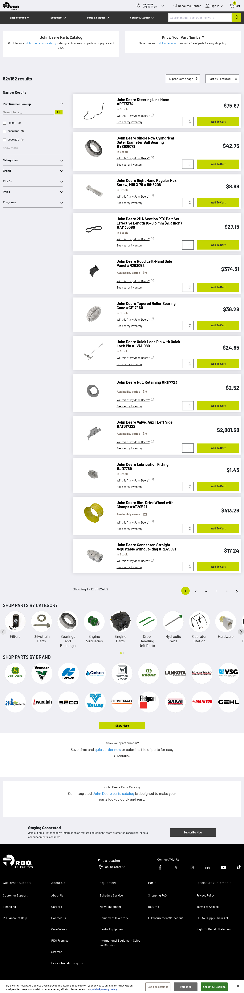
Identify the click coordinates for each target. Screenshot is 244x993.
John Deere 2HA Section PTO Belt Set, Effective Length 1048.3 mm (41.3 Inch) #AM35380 (149, 223)
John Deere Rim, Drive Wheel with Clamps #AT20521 (145, 504)
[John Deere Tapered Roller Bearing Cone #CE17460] (92, 313)
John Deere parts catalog (41, 43)
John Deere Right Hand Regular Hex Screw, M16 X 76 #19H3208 (147, 182)
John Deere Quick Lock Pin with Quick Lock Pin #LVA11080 (148, 344)
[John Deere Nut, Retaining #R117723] (92, 390)
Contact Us (58, 918)
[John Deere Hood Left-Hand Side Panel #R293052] (92, 271)
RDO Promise (60, 940)
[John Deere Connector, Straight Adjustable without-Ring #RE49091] (92, 555)
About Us (57, 895)
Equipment (56, 17)
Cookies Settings (158, 986)
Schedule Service (111, 895)
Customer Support (15, 895)
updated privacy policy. (104, 989)
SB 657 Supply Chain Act (212, 918)
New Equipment (110, 906)
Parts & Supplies (96, 17)
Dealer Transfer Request (67, 963)
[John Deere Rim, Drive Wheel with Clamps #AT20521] (92, 512)
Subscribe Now (193, 832)
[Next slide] (241, 632)
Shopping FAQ (157, 895)
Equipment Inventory (114, 918)
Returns (153, 906)
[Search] (59, 112)
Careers (56, 906)
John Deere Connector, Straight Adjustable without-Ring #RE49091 (146, 547)
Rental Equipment (112, 929)
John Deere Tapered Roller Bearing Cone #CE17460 (146, 305)
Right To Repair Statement (214, 929)
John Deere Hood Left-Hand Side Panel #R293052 (144, 263)
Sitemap (56, 951)
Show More (122, 725)
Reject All (185, 986)
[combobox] (204, 17)
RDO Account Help (15, 918)
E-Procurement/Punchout (165, 918)
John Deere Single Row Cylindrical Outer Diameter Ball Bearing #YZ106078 (145, 142)
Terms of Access (208, 906)
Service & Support (140, 17)
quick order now (167, 43)
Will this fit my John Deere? (133, 115)
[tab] (121, 653)
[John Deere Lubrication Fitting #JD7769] (92, 474)
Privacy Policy (205, 895)
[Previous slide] (3, 632)
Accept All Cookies (214, 986)
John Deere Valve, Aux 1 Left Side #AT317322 (145, 424)
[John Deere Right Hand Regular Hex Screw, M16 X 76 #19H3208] (92, 190)
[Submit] (236, 17)
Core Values (59, 929)
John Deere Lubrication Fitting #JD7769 (143, 466)
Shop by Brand (18, 17)
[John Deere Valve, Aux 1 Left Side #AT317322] (92, 432)
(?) (145, 272)
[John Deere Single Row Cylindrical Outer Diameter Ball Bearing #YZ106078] (92, 148)
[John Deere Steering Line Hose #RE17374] (92, 109)
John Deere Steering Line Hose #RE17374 (143, 101)
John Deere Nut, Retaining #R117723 (147, 382)
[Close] (238, 986)
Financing (9, 906)
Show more (10, 147)
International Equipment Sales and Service (120, 943)
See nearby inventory (129, 122)
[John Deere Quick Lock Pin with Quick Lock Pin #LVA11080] (92, 352)
